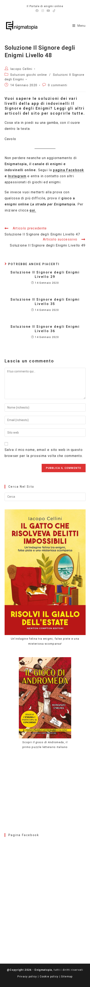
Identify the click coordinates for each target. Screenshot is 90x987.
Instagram (17, 176)
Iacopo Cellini (21, 69)
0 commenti (57, 85)
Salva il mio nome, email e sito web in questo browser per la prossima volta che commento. (44, 453)
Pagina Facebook (23, 835)
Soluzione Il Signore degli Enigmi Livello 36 (45, 329)
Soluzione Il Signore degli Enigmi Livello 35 (45, 301)
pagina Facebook (68, 170)
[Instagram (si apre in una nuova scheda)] (42, 11)
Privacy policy (27, 976)
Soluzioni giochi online (28, 75)
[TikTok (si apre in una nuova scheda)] (53, 11)
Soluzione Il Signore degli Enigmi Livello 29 (45, 274)
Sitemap (66, 976)
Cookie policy (49, 976)
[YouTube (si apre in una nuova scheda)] (48, 11)
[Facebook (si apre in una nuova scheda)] (37, 11)
